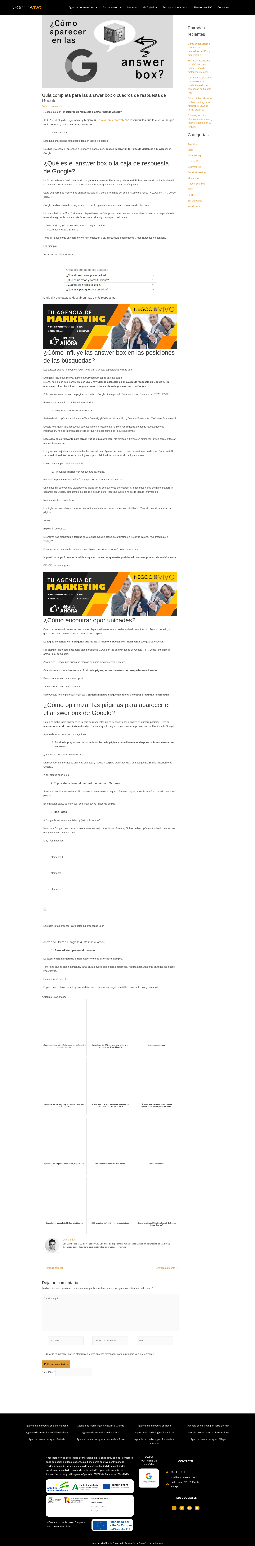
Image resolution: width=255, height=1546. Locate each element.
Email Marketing (197, 172)
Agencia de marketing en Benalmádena (47, 1425)
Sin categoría (195, 200)
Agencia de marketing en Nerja (154, 1425)
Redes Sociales (196, 183)
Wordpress (194, 206)
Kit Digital (148, 7)
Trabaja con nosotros (175, 7)
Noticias (132, 7)
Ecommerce (194, 166)
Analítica (192, 144)
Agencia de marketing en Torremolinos (208, 1432)
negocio (27, 7)
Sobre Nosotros (112, 7)
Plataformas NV (203, 7)
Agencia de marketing (81, 7)
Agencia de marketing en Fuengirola (154, 1432)
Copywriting (194, 155)
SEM (190, 189)
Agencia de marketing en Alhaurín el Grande (100, 1425)
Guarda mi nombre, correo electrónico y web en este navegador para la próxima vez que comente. (100, 1354)
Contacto (223, 7)
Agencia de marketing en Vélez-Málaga (47, 1432)
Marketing (193, 178)
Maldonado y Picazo (77, 463)
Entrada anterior (52, 1268)
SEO (190, 195)
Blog (190, 149)
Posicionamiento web (110, 120)
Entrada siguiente (167, 1268)
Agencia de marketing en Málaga (208, 1439)
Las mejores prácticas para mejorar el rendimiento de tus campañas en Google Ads (200, 85)
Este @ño (48, 1372)
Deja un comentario (52, 106)
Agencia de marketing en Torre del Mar (208, 1425)
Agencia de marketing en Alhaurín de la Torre (101, 1439)
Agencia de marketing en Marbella (47, 1439)
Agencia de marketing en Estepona (100, 1432)
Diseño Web (194, 161)
